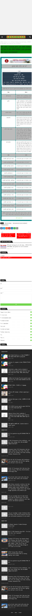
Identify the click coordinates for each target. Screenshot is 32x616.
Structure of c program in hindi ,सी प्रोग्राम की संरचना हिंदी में (19, 363)
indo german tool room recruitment (20, 223)
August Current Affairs (16, 312)
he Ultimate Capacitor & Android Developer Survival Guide (17, 525)
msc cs (16, 337)
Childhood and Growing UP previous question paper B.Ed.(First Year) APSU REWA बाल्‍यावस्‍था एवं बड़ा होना (19, 378)
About (16, 612)
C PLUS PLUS (16, 315)
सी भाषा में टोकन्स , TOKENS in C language (17, 385)
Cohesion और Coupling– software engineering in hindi (18, 392)
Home (12, 612)
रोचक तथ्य (16, 340)
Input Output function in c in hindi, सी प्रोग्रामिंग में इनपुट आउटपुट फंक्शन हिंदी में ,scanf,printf (18, 355)
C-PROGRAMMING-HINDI (16, 318)
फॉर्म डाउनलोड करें (19, 218)
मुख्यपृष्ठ (1, 42)
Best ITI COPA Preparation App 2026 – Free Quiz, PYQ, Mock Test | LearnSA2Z (19, 532)
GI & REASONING (16, 323)
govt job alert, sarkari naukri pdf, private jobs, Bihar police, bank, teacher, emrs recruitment (18, 477)
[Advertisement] (16, 17)
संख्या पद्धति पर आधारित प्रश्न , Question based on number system (18, 424)
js (16, 335)
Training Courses (7, 42)
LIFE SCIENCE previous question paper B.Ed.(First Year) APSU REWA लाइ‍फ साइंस (19, 407)
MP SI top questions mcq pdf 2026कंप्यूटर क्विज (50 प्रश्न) (19, 434)
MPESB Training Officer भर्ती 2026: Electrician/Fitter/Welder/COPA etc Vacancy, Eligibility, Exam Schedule (17, 553)
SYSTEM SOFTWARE (16, 329)
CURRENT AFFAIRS (16, 320)
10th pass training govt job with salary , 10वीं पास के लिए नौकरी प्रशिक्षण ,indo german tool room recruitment (19, 245)
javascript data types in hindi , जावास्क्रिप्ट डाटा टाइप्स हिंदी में (19, 400)
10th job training (8, 223)
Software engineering (16, 332)
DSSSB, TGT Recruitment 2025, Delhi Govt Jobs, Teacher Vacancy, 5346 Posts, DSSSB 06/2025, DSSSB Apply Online (19, 470)
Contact (20, 612)
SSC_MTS (16, 326)
